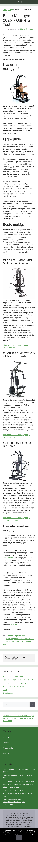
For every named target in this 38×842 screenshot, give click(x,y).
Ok (19, 838)
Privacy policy (8, 748)
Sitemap (6, 753)
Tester (8, 636)
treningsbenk (8, 558)
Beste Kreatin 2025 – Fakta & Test (16, 683)
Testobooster (8, 693)
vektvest (14, 625)
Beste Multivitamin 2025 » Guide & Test (18, 781)
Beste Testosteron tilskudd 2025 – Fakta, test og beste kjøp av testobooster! (16, 801)
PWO (5, 690)
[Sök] (32, 704)
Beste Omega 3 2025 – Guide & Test (17, 686)
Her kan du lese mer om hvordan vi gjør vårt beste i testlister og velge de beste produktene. (18, 718)
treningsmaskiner (18, 636)
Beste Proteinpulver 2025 (13, 677)
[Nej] (36, 835)
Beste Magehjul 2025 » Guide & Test (20, 639)
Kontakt (6, 737)
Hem (5, 10)
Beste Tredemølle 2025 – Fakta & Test (18, 680)
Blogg (10, 10)
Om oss (6, 743)
